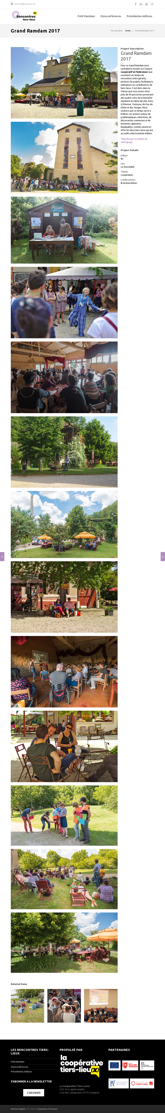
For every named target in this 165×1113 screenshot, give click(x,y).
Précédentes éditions (139, 16)
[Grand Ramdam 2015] (2, 556)
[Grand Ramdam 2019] (163, 556)
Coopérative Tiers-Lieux (47, 1109)
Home (128, 31)
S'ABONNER (33, 1092)
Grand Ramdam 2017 (144, 31)
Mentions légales (18, 1109)
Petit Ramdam (86, 16)
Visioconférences (110, 16)
